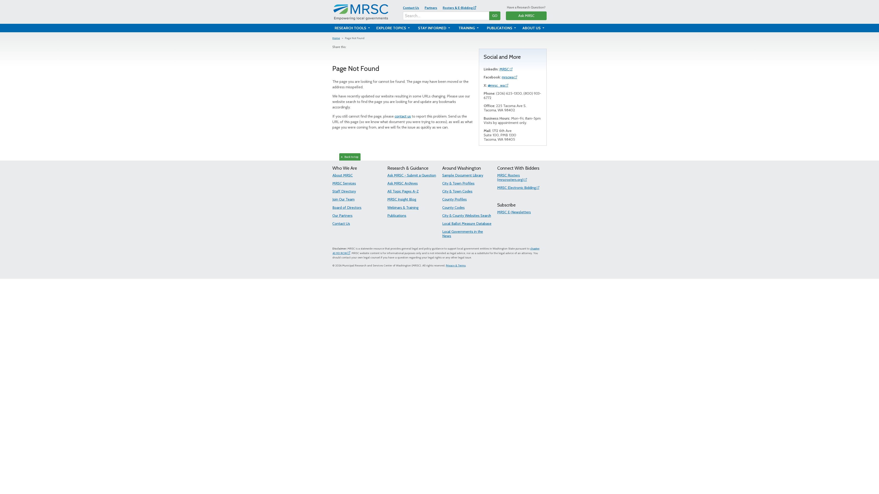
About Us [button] (532, 28)
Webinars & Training (402, 207)
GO (494, 15)
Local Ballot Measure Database (466, 223)
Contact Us (411, 8)
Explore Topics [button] (391, 28)
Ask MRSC (526, 15)
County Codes (453, 207)
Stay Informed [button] (432, 28)
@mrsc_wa (496, 85)
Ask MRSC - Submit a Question (411, 175)
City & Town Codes (457, 191)
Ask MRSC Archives (402, 183)
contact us (403, 116)
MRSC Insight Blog (401, 199)
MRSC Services (344, 183)
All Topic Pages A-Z (403, 191)
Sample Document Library (462, 175)
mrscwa (508, 77)
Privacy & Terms (456, 265)
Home (336, 38)
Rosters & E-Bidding (458, 8)
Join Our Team (343, 199)
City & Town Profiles (458, 183)
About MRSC (342, 175)
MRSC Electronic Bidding (516, 187)
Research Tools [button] (351, 28)
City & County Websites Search (466, 215)
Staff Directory (344, 191)
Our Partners (342, 215)
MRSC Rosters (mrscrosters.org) (510, 177)
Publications (396, 215)
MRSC (504, 69)
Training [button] (467, 28)
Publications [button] (500, 28)
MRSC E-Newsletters (514, 212)
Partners (431, 8)
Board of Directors (346, 207)
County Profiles (454, 199)
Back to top (350, 156)
